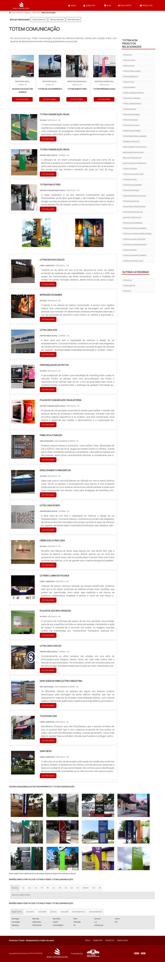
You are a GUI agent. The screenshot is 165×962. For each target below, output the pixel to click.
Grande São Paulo (78, 912)
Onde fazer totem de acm (133, 152)
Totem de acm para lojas (133, 261)
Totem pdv (127, 291)
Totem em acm (128, 66)
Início (73, 5)
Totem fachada (129, 60)
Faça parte (126, 5)
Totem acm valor (130, 179)
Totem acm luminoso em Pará (135, 245)
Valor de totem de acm (132, 217)
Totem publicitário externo (134, 207)
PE (66, 888)
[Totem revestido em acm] (27, 832)
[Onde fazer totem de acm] (98, 858)
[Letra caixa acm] (23, 351)
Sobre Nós (90, 5)
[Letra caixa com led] (23, 667)
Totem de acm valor (131, 201)
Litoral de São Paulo (95, 912)
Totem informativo (130, 76)
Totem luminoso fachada (133, 93)
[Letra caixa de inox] (23, 527)
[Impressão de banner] (23, 316)
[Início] (21, 5)
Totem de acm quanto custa (134, 196)
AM (93, 888)
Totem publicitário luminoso (134, 136)
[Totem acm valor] (62, 858)
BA (72, 888)
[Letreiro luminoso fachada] (23, 597)
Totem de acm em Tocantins (134, 239)
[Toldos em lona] (23, 737)
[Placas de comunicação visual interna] (23, 421)
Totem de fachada (73, 19)
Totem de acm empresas (132, 223)
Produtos (147, 5)
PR (48, 888)
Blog (108, 5)
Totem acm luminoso (131, 98)
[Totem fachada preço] (62, 805)
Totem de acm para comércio (134, 228)
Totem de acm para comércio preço (137, 234)
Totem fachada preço (132, 131)
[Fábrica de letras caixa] (23, 562)
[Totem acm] (133, 858)
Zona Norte (30, 912)
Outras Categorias (135, 272)
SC (54, 888)
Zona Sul (53, 912)
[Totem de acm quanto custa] (133, 805)
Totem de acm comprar (132, 185)
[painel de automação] (23, 456)
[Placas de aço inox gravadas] (23, 632)
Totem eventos (129, 286)
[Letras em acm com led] (23, 281)
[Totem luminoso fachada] (98, 805)
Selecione (15, 888)
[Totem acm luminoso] (133, 832)
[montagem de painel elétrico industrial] (23, 702)
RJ (23, 888)
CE (78, 888)
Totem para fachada (57, 19)
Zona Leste (64, 912)
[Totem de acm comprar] (27, 858)
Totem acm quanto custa (133, 174)
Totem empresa (129, 87)
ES (36, 888)
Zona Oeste (42, 912)
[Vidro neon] (23, 772)
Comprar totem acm (39, 19)
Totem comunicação (131, 114)
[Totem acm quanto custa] (62, 832)
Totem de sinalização (131, 71)
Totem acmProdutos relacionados (131, 43)
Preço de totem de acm (132, 158)
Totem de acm (128, 82)
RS (60, 888)
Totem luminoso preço (132, 104)
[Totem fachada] (98, 832)
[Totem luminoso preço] (27, 805)
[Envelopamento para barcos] (23, 492)
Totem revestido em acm (133, 212)
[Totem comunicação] (36, 233)
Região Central (17, 912)
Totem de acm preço (131, 190)
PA (100, 888)
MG (29, 888)
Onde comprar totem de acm (134, 147)
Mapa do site (122, 940)
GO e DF (85, 888)
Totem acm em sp (129, 250)
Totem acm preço (130, 169)
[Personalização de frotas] (23, 386)
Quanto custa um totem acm (134, 163)
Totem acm (127, 55)
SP (42, 888)
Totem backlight (129, 109)
